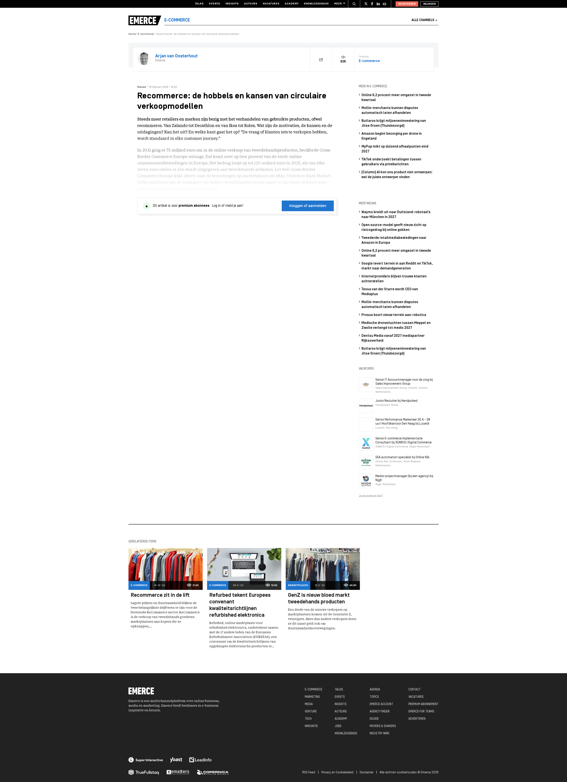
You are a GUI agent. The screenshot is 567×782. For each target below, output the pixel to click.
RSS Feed (308, 772)
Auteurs (250, 3)
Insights (232, 3)
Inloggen (429, 4)
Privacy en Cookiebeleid (337, 772)
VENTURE (311, 711)
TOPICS (374, 697)
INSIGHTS (341, 704)
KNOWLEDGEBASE (346, 733)
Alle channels (423, 20)
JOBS (338, 726)
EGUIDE (374, 719)
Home (132, 34)
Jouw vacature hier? (371, 495)
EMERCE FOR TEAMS (421, 711)
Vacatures (271, 3)
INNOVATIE (311, 726)
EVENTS (340, 697)
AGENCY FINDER (380, 711)
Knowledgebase (316, 3)
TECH (308, 719)
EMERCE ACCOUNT (381, 704)
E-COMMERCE (313, 689)
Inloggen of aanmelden (307, 206)
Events (214, 3)
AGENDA (375, 689)
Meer (338, 3)
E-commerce (145, 34)
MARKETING (312, 697)
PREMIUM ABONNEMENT (423, 704)
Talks (199, 3)
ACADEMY (341, 719)
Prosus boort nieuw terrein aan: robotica (393, 315)
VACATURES (416, 697)
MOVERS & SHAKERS (383, 726)
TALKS (339, 689)
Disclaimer (366, 772)
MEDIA (309, 704)
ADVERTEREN (416, 719)
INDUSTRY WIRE (379, 733)
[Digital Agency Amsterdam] (145, 759)
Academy (292, 3)
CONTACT (414, 689)
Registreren (407, 4)
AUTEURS (341, 711)
